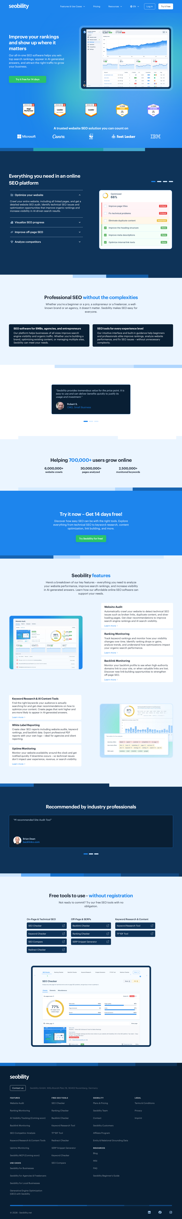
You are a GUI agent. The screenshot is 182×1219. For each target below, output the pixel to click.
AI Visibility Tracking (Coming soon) (27, 1118)
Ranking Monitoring (20, 1110)
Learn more (110, 625)
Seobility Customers (103, 1125)
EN (134, 6)
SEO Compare (35, 941)
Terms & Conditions (145, 1103)
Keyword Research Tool (128, 925)
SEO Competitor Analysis (22, 1133)
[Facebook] (160, 1212)
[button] (86, 421)
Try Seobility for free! (91, 538)
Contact (97, 1118)
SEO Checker (35, 925)
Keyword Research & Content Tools (27, 1140)
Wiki (95, 1160)
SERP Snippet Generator (85, 941)
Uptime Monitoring (19, 1148)
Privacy (138, 1110)
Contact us (17, 1088)
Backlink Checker (81, 925)
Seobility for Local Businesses (25, 1183)
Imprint (138, 1118)
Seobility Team (100, 1110)
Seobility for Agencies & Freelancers (28, 1175)
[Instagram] (170, 1212)
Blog (95, 1153)
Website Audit (17, 1103)
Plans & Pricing (100, 1103)
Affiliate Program (101, 1133)
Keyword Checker (37, 933)
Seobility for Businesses (22, 1168)
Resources (113, 6)
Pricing (96, 6)
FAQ (95, 1168)
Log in (150, 6)
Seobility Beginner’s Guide (106, 1175)
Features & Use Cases (71, 6)
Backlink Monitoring (20, 1125)
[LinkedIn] (149, 1212)
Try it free (165, 6)
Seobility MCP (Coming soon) (24, 1155)
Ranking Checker (81, 933)
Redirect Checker (37, 949)
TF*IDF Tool (122, 933)
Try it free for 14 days (27, 79)
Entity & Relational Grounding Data (110, 1140)
